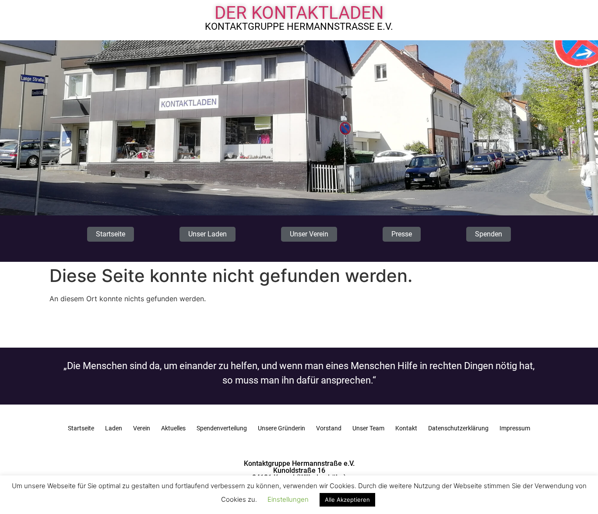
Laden (113, 428)
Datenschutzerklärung (458, 428)
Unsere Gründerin (281, 428)
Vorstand (328, 428)
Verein (141, 428)
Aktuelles (173, 428)
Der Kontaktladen (299, 13)
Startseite (81, 428)
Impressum (515, 428)
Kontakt (406, 428)
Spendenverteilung (222, 428)
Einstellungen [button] (288, 499)
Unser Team (368, 428)
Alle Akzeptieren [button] (347, 499)
